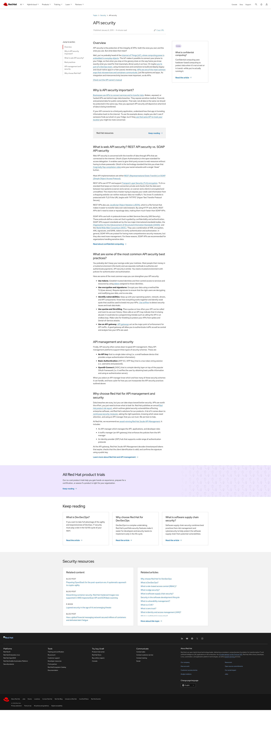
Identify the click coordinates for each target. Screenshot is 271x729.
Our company (185, 662)
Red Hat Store (96, 655)
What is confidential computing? (154, 616)
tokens (117, 283)
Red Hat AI (6, 652)
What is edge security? (150, 590)
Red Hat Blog (58, 699)
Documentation (53, 670)
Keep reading (154, 133)
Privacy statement (16, 706)
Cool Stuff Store (84, 699)
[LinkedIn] (182, 639)
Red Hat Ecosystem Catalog (57, 667)
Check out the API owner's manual (107, 80)
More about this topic (150, 621)
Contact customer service (144, 655)
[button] (159, 30)
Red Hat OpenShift (9, 658)
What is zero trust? (148, 608)
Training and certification (56, 652)
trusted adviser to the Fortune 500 (231, 654)
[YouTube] (187, 639)
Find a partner (52, 664)
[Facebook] (192, 639)
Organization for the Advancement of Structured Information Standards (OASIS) (126, 225)
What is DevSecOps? (149, 582)
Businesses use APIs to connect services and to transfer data (118, 95)
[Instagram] (202, 639)
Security (103, 15)
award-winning (230, 657)
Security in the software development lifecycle (160, 597)
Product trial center (98, 652)
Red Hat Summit (96, 699)
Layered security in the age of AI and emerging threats (88, 607)
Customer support (54, 658)
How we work (185, 666)
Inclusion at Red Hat (71, 699)
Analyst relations (186, 674)
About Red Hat (15, 699)
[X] (197, 639)
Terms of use (27, 706)
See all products (8, 664)
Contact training (141, 658)
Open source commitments (234, 666)
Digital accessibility (56, 706)
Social (138, 661)
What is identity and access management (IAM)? (161, 612)
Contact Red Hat (47, 699)
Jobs (226, 674)
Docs (241, 5)
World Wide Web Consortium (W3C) (111, 228)
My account (51, 655)
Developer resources (54, 661)
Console (234, 5)
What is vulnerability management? (155, 601)
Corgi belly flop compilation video (107, 167)
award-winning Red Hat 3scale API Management (139, 421)
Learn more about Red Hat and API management (114, 457)
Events (30, 699)
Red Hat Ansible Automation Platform (15, 661)
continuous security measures (105, 414)
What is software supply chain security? (157, 593)
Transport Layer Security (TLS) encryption (140, 183)
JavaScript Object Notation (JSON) (125, 205)
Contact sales (140, 652)
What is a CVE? (147, 605)
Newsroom (228, 662)
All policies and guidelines (41, 706)
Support (248, 5)
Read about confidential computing (108, 244)
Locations (37, 699)
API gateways (123, 324)
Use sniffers (144, 302)
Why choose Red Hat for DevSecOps (156, 579)
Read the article (182, 77)
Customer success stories (189, 670)
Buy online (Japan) (98, 658)
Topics (95, 15)
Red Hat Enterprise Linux (11, 655)
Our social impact (230, 670)
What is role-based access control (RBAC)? (158, 586)
